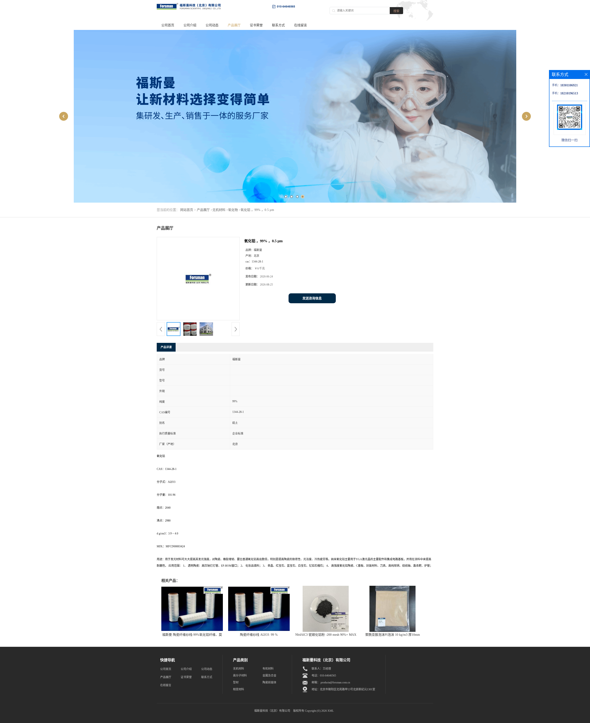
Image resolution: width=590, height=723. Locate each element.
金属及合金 (269, 618)
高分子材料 (240, 618)
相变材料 (238, 631)
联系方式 (278, 25)
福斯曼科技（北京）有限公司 (272, 653)
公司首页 (167, 25)
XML (330, 653)
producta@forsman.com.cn (335, 625)
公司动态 (212, 25)
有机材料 (268, 611)
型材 (236, 625)
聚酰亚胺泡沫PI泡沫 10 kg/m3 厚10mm (392, 577)
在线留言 (300, 25)
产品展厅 (234, 25)
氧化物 (233, 152)
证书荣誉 (256, 25)
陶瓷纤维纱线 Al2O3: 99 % (259, 577)
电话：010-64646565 (324, 618)
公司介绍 (189, 25)
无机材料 (218, 152)
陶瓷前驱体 (269, 625)
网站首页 (186, 152)
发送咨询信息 (312, 240)
